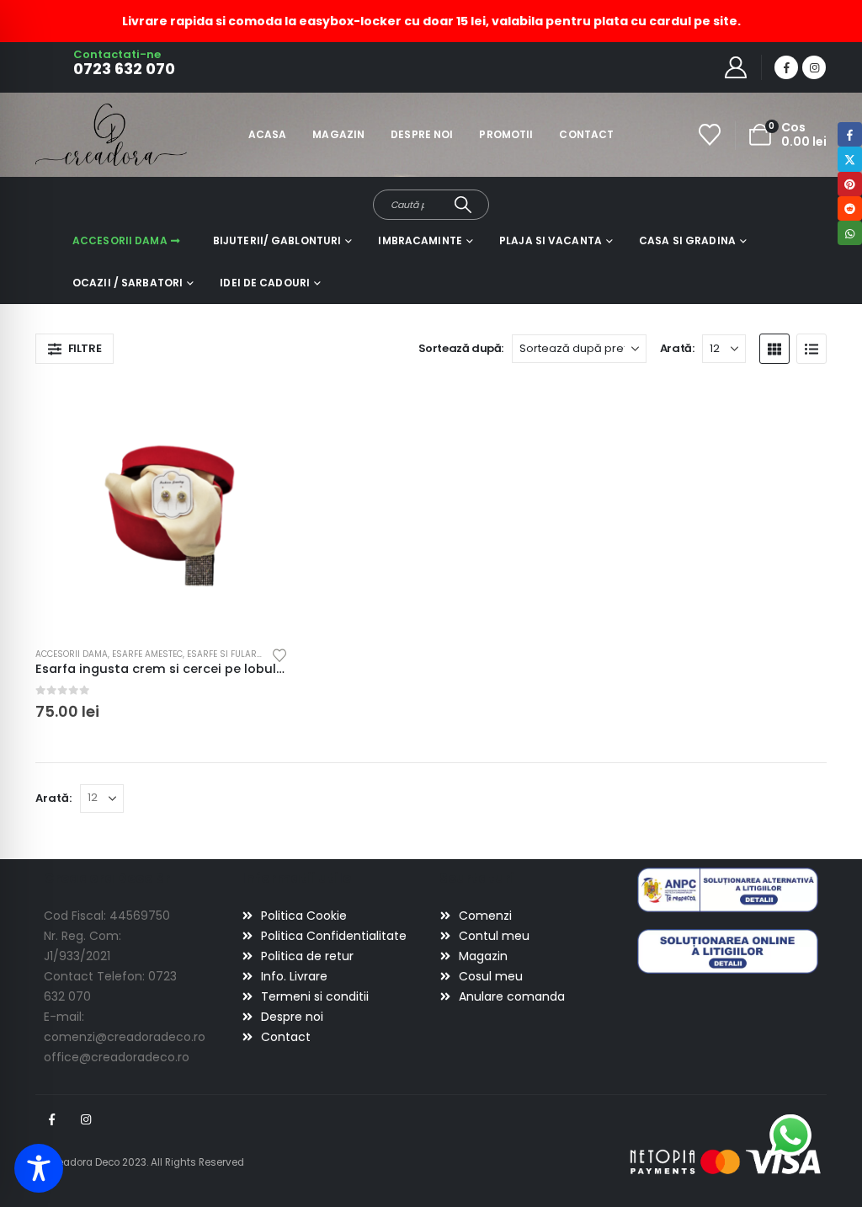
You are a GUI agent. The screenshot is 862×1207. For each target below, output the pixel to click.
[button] (74, 349)
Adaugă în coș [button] (260, 408)
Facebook (51, 1119)
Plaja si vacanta (550, 240)
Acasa (267, 134)
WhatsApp (850, 233)
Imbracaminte (419, 240)
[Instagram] (814, 67)
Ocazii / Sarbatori (127, 282)
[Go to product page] (161, 507)
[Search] (462, 204)
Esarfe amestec (147, 654)
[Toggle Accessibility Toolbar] (39, 1168)
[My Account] (736, 67)
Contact (586, 134)
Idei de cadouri (265, 282)
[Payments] (726, 1161)
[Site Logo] (82, 134)
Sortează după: (461, 348)
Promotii (506, 134)
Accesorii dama (120, 240)
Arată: (677, 348)
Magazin (338, 134)
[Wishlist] (710, 135)
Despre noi (422, 134)
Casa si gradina (687, 240)
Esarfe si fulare (224, 654)
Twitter (850, 159)
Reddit (850, 208)
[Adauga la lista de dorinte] (279, 654)
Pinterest (850, 184)
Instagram (86, 1119)
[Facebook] (786, 67)
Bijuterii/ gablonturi (277, 240)
